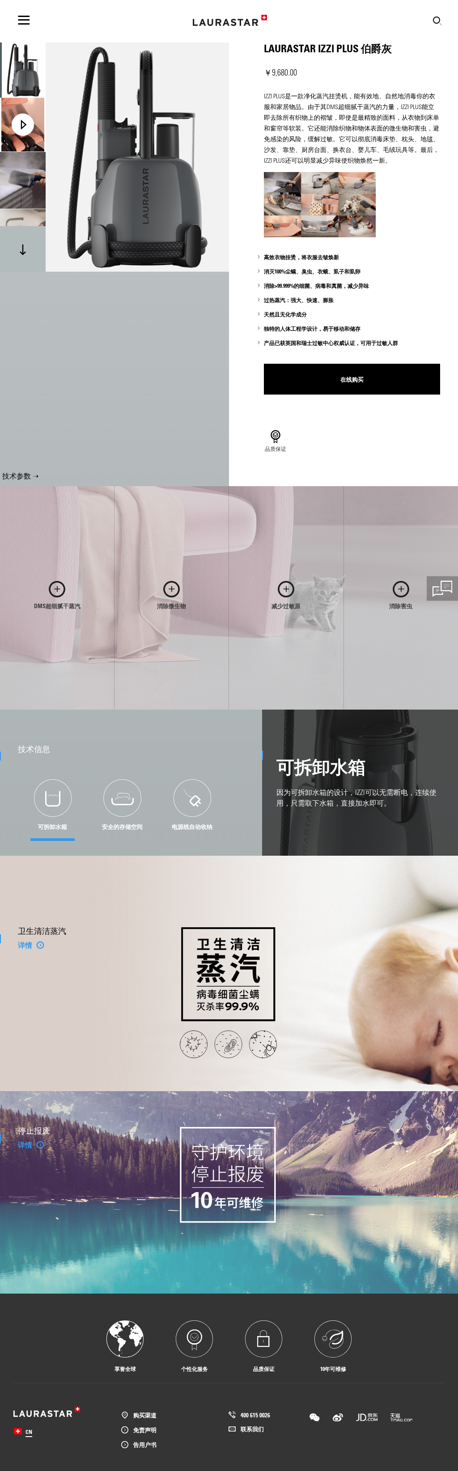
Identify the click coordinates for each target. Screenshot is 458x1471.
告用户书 (145, 1444)
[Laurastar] (230, 20)
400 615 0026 (255, 1415)
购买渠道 (145, 1415)
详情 (25, 945)
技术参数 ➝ (20, 475)
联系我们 (252, 1429)
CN (28, 1431)
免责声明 (145, 1429)
